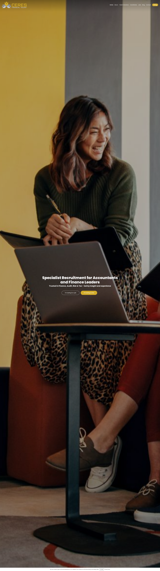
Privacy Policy (107, 569)
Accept (101, 569)
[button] (70, 293)
